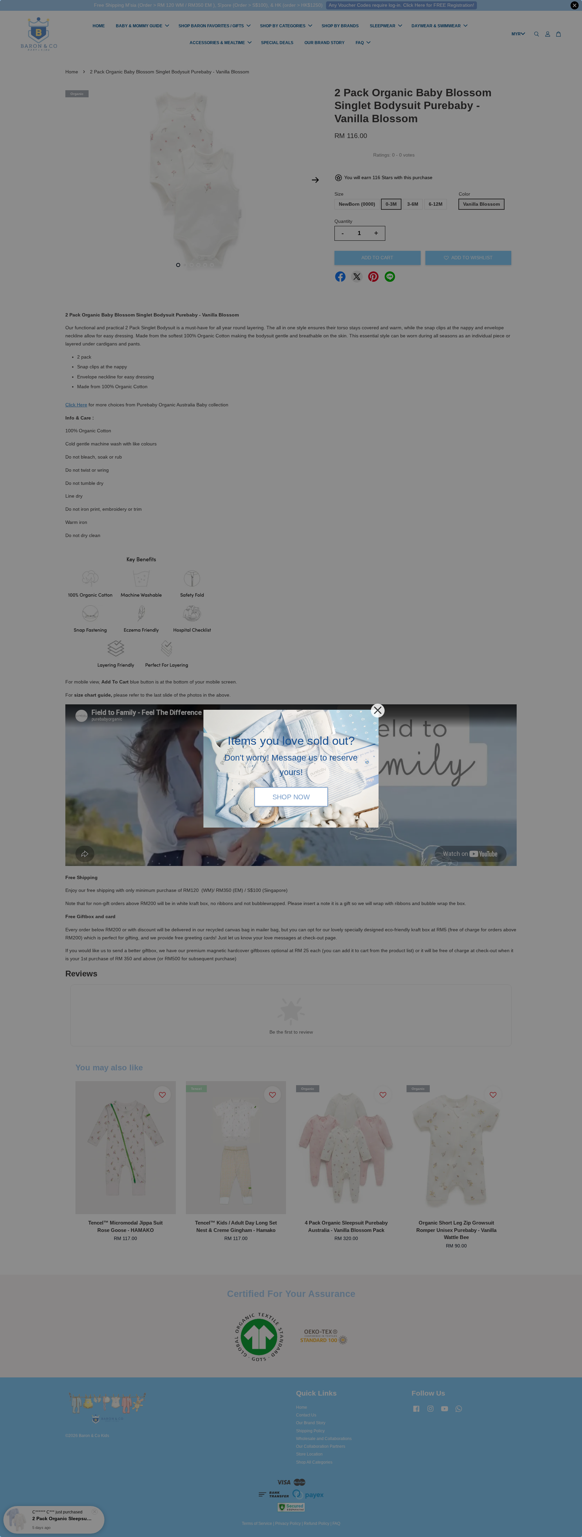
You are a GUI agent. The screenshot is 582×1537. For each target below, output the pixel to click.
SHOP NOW (291, 797)
